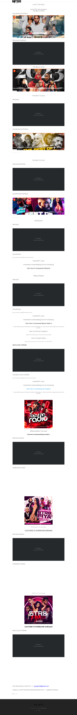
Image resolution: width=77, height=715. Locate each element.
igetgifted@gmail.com (41, 686)
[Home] (16, 1)
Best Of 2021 (19, 217)
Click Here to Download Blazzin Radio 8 (38, 323)
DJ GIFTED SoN (15, 152)
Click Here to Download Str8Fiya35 (38, 268)
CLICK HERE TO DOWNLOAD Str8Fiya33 (38, 627)
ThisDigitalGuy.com (43, 708)
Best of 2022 (19, 152)
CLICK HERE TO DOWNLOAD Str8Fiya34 (38, 530)
